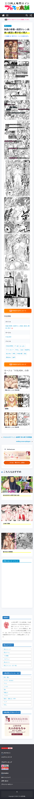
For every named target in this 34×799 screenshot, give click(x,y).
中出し (17, 350)
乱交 (22, 350)
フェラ (5, 701)
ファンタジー (10, 350)
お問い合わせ (4, 781)
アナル (5, 683)
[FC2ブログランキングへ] (5, 768)
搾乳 (14, 353)
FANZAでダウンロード (19, 310)
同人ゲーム (7, 652)
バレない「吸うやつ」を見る (17, 462)
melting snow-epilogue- (23, 441)
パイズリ (6, 695)
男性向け (8, 357)
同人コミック (8, 25)
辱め (5, 689)
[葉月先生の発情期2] (17, 534)
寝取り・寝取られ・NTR (10, 698)
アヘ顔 (16, 346)
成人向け (8, 353)
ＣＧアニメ (7, 659)
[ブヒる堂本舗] (3, 15)
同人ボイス (7, 662)
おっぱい (22, 346)
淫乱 (25, 353)
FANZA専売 (9, 346)
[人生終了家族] (17, 505)
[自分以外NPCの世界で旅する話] (17, 477)
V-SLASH (8, 337)
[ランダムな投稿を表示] (31, 15)
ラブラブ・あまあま (8, 680)
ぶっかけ (6, 686)
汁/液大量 (19, 353)
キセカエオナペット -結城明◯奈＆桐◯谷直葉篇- (17, 437)
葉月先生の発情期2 (8, 551)
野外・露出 (6, 677)
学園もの (6, 692)
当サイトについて (6, 777)
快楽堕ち (27, 350)
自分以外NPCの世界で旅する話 (11, 495)
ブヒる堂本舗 (21, 796)
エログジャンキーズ (6, 757)
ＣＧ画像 (6, 655)
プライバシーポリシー (7, 784)
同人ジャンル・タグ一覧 (10, 665)
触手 (14, 357)
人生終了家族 (6, 523)
